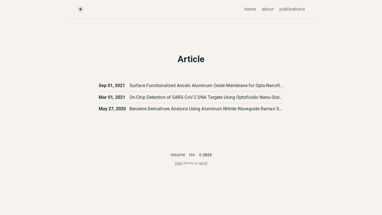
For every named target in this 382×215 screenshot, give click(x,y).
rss (192, 154)
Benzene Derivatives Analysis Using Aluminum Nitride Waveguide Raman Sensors (211, 108)
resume (178, 154)
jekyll (203, 163)
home (250, 9)
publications (292, 9)
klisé (179, 163)
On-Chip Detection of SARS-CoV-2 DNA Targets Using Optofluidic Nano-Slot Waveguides (217, 97)
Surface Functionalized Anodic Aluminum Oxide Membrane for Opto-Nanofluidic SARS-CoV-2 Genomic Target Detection (248, 85)
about (268, 9)
